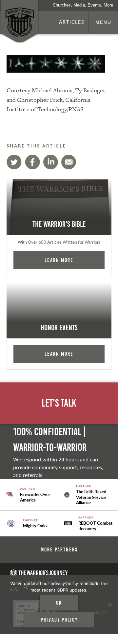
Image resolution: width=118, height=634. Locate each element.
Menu (103, 22)
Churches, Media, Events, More (83, 5)
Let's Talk (59, 403)
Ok (59, 603)
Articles (72, 22)
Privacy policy (59, 620)
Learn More (59, 260)
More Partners (59, 549)
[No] (110, 604)
